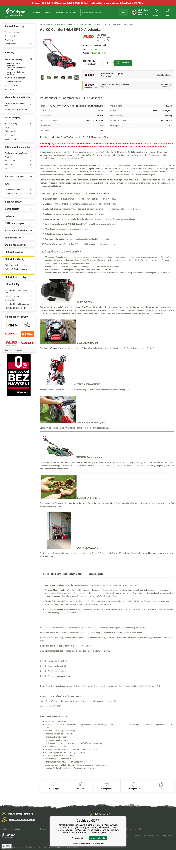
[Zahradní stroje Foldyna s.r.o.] (43, 24)
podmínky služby (69, 847)
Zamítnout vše (78, 838)
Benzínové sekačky (64, 24)
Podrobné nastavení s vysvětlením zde (88, 843)
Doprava (129, 829)
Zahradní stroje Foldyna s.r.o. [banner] (16, 12)
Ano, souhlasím (98, 838)
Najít (123, 12)
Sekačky (49, 24)
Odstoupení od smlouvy (12, 829)
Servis (48, 12)
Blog (140, 829)
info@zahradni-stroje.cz (144, 11)
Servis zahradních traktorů (22, 819)
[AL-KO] (88, 39)
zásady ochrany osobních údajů (50, 847)
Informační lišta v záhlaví (67, 12)
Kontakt (36, 12)
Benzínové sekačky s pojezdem (88, 24)
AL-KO (106, 40)
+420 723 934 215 (144, 15)
